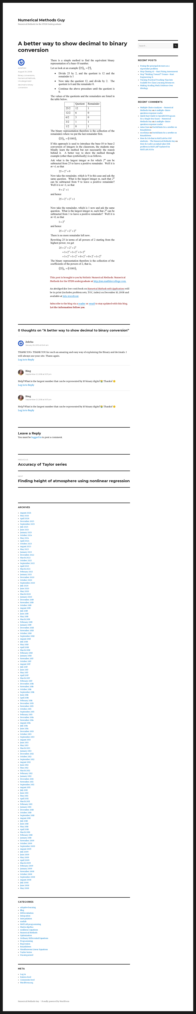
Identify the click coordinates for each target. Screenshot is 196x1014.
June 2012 (24, 765)
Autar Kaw (144, 127)
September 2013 (27, 737)
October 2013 (25, 734)
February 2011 (26, 804)
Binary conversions (26, 75)
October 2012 (25, 756)
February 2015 (26, 714)
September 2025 (27, 524)
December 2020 (27, 577)
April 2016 (24, 698)
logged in (36, 437)
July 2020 (24, 586)
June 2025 (24, 530)
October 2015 (25, 709)
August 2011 (25, 787)
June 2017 (24, 670)
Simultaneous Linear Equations (34, 949)
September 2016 (27, 692)
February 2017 (26, 681)
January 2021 (26, 574)
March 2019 (25, 619)
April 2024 (24, 541)
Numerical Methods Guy (41, 20)
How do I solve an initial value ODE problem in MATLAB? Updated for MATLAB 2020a (155, 147)
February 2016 (26, 700)
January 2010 (25, 838)
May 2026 (24, 516)
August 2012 (25, 762)
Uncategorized (24, 81)
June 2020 (24, 588)
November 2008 (27, 871)
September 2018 (27, 636)
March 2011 (25, 801)
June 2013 (24, 742)
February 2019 (26, 622)
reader (81, 303)
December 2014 (27, 717)
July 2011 (24, 790)
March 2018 (25, 650)
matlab (23, 921)
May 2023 (24, 549)
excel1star (144, 133)
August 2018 (25, 639)
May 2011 (24, 796)
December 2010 (27, 810)
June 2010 (24, 824)
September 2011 (27, 785)
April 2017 (24, 675)
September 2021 (27, 563)
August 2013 (25, 740)
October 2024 (26, 535)
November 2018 (27, 630)
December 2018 (27, 628)
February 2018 (26, 653)
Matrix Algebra (26, 927)
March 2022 (25, 558)
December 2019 (27, 600)
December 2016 (27, 684)
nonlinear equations (29, 930)
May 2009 (24, 857)
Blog (22, 910)
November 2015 (26, 706)
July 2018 (24, 642)
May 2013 (24, 745)
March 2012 (25, 771)
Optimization (26, 935)
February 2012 (26, 773)
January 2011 (25, 807)
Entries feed (25, 977)
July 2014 (24, 726)
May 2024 (24, 538)
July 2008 (24, 883)
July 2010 (24, 821)
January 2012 (25, 776)
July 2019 (24, 611)
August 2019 (25, 608)
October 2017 (25, 661)
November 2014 (27, 720)
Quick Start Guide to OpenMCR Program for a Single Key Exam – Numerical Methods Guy (157, 119)
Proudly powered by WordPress (55, 1001)
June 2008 (24, 885)
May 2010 (24, 827)
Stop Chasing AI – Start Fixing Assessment (159, 71)
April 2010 (24, 829)
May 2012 (24, 768)
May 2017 (24, 672)
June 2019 (24, 614)
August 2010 (25, 818)
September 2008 (27, 877)
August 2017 (25, 664)
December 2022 (27, 555)
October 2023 (26, 544)
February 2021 (26, 572)
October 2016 (25, 689)
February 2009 (26, 866)
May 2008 (24, 888)
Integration (25, 916)
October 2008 (26, 874)
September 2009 (27, 846)
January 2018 (25, 656)
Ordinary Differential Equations (34, 938)
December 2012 (27, 754)
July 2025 (24, 527)
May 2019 (24, 616)
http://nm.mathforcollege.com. (109, 281)
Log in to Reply (26, 359)
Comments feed (27, 980)
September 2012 (27, 759)
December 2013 (27, 731)
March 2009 (25, 863)
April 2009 (24, 860)
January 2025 (26, 532)
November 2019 (26, 602)
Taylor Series (26, 952)
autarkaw (22, 68)
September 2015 (27, 712)
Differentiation (26, 913)
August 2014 (25, 723)
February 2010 (26, 835)
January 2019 (25, 625)
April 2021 (24, 566)
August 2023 (25, 546)
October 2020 (26, 580)
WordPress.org (26, 983)
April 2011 (24, 799)
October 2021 (26, 560)
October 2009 (26, 843)
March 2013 (25, 748)
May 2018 (24, 644)
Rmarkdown (25, 947)
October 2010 (25, 813)
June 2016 (24, 695)
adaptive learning (28, 907)
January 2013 (25, 751)
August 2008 (25, 880)
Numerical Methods (26, 78)
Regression (25, 944)
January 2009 (26, 869)
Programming (26, 941)
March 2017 (25, 678)
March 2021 (25, 569)
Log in (23, 974)
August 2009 (25, 849)
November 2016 (26, 686)
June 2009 (24, 855)
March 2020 (25, 594)
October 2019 (25, 605)
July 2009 (24, 852)
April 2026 (24, 518)
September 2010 (27, 815)
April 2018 (24, 647)
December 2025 (27, 521)
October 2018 (25, 633)
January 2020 (26, 597)
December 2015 (27, 703)
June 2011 (24, 793)
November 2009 (27, 841)
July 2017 (24, 667)
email (92, 303)
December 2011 (26, 779)
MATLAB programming (30, 924)
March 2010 (25, 832)
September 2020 (27, 583)
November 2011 (26, 782)
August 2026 (25, 513)
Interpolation (26, 919)
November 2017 (26, 658)
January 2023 (26, 552)
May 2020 (24, 591)
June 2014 (24, 728)
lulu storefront (71, 296)
